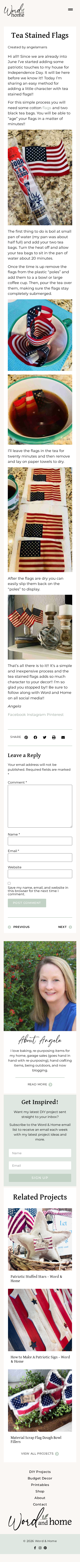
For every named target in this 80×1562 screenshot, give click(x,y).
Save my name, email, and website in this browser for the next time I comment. (38, 891)
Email (13, 851)
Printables (40, 1485)
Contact (40, 1504)
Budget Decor (40, 1478)
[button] (26, 737)
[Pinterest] (45, 1547)
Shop (40, 1491)
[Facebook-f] (35, 1547)
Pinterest (55, 714)
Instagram (36, 714)
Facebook (17, 714)
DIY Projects (40, 1472)
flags (46, 108)
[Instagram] (40, 1547)
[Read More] (50, 1085)
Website (15, 867)
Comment (17, 782)
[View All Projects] (57, 1454)
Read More (37, 1084)
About (39, 1498)
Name (14, 834)
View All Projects (37, 1453)
